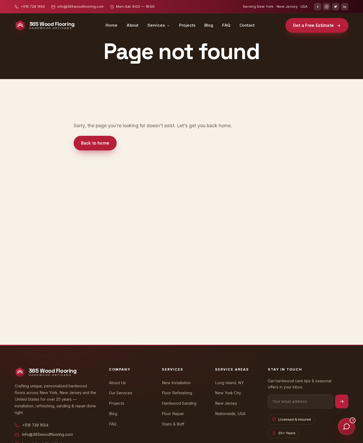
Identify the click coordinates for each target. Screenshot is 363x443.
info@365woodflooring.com (80, 6)
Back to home (95, 143)
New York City (228, 392)
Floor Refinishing (177, 392)
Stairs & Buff (173, 423)
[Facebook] (317, 6)
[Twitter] (335, 6)
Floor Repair (173, 413)
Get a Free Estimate (313, 25)
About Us (117, 382)
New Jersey (226, 403)
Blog (208, 25)
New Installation (176, 382)
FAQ (226, 25)
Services (156, 25)
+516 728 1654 (33, 6)
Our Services (120, 392)
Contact (247, 25)
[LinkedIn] (344, 6)
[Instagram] (326, 6)
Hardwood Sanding (179, 403)
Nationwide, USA (230, 413)
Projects (187, 25)
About (132, 25)
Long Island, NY (229, 382)
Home (111, 25)
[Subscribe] (341, 401)
